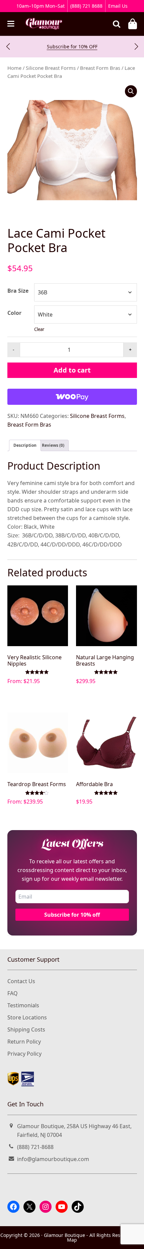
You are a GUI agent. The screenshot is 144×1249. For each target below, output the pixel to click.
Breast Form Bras (100, 67)
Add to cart (72, 370)
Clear (39, 329)
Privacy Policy (24, 1053)
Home (14, 67)
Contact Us (21, 981)
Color (14, 313)
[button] (7, 46)
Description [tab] (25, 445)
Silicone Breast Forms (51, 67)
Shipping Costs (26, 1029)
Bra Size (17, 290)
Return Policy (24, 1041)
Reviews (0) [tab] (53, 445)
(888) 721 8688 (86, 6)
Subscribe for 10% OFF (72, 46)
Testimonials (23, 1005)
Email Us (118, 6)
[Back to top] (131, 1238)
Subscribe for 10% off (72, 914)
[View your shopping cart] (132, 23)
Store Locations (27, 1017)
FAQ (12, 993)
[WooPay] (72, 397)
